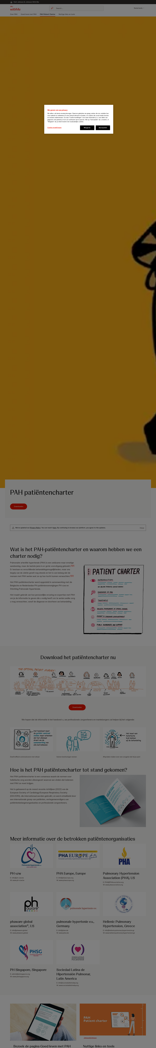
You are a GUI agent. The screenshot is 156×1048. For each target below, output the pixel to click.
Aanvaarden (103, 128)
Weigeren (87, 128)
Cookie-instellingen (54, 127)
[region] (78, 119)
